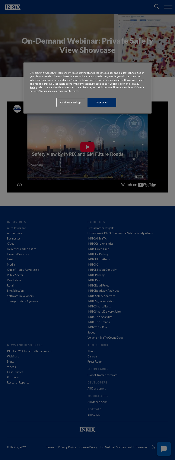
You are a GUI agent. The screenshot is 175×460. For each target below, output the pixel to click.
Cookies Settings (70, 102)
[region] (87, 88)
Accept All (102, 102)
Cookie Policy (117, 83)
